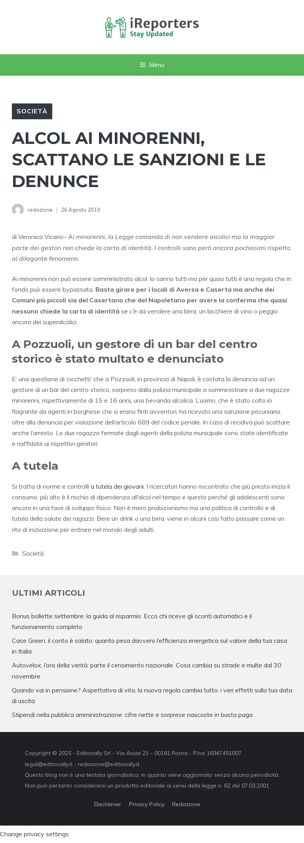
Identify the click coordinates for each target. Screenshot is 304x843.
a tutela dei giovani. (118, 486)
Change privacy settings (34, 834)
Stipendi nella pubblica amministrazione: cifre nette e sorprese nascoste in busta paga (132, 715)
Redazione (186, 804)
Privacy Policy (146, 804)
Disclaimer (107, 804)
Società (32, 111)
